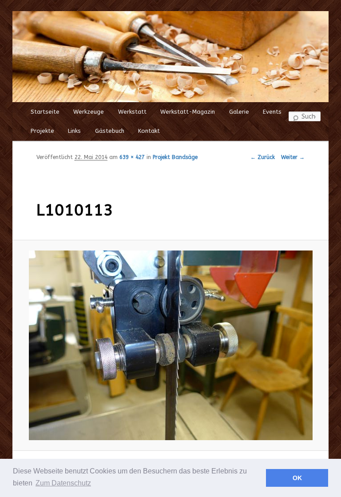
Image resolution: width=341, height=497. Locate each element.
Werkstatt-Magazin (187, 111)
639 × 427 (132, 157)
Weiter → (293, 157)
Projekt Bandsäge (175, 157)
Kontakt (149, 130)
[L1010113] (170, 345)
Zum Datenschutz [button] (63, 483)
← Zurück (262, 157)
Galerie (239, 111)
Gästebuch (109, 130)
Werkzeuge (88, 111)
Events (272, 111)
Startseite (45, 111)
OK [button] (297, 477)
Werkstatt (132, 111)
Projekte (42, 130)
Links (74, 130)
